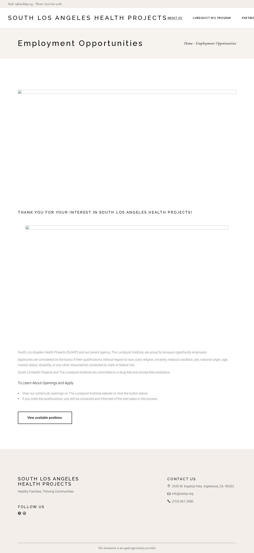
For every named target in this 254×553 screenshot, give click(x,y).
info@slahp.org (24, 4)
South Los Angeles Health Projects (87, 17)
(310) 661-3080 (53, 4)
